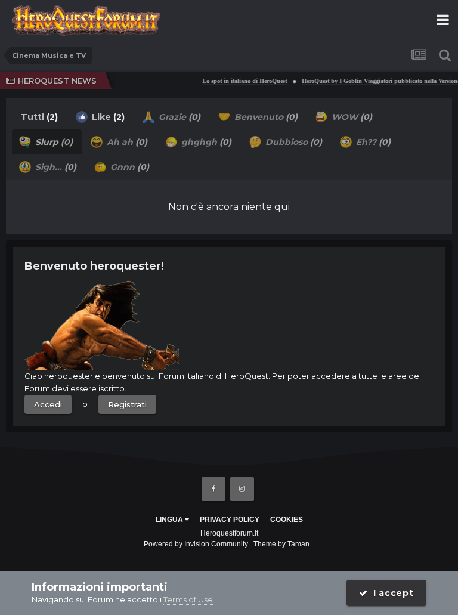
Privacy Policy (229, 519)
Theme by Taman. (282, 544)
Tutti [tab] (39, 117)
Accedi (48, 404)
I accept (391, 593)
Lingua (170, 519)
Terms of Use (188, 599)
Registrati (127, 404)
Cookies (286, 519)
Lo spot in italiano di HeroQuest (240, 81)
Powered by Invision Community (196, 544)
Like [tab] (107, 117)
